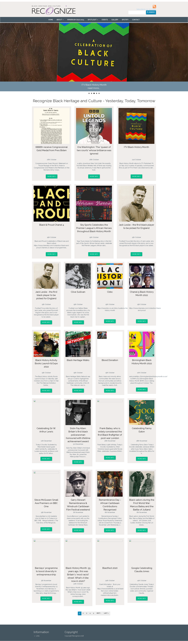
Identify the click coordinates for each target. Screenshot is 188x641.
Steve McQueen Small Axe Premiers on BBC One (46, 503)
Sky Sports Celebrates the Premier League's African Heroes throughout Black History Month (94, 228)
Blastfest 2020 (110, 568)
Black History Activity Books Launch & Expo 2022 (46, 363)
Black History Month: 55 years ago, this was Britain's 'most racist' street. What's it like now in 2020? (78, 574)
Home (50, 20)
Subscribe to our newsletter (146, 9)
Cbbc (110, 291)
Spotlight (92, 20)
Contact (136, 20)
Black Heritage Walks (78, 360)
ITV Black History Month (136, 147)
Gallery (114, 20)
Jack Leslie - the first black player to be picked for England (46, 295)
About (59, 20)
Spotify (125, 20)
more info (51, 176)
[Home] (54, 11)
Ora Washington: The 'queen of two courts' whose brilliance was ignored (94, 150)
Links (37, 636)
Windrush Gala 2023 (75, 20)
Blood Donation (110, 360)
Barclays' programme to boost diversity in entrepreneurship (46, 571)
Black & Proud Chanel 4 (94, 84)
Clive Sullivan (78, 291)
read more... (94, 88)
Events (105, 20)
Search (152, 12)
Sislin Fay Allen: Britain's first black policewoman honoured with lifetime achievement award (78, 435)
